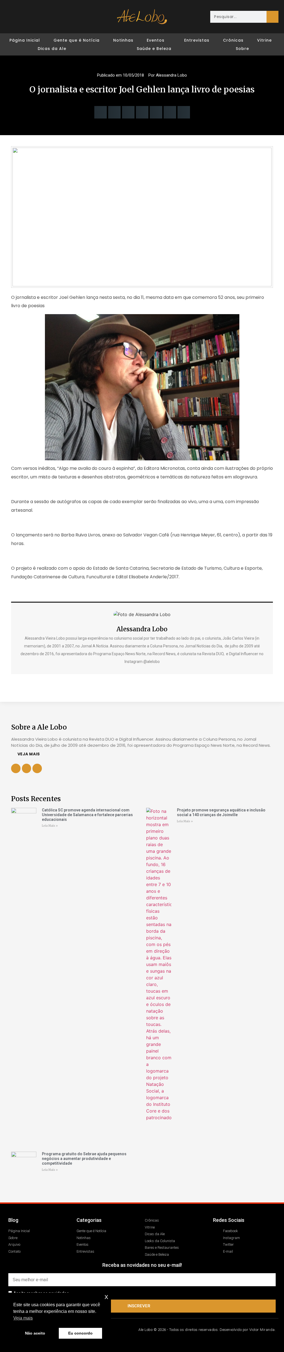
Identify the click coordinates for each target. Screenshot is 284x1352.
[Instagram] (23, 16)
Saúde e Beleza (154, 48)
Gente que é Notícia (77, 40)
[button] (100, 112)
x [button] (106, 1296)
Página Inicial (24, 40)
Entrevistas (196, 40)
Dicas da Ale (52, 48)
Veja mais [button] (23, 1318)
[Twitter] (33, 16)
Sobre (242, 48)
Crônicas (233, 40)
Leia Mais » (50, 826)
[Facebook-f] (26, 768)
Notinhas (123, 40)
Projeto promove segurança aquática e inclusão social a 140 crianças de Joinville (221, 812)
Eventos (155, 40)
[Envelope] (43, 16)
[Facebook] (12, 16)
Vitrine (264, 40)
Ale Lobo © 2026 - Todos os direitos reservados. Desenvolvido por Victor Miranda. (207, 1330)
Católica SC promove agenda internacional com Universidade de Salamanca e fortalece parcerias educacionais (87, 815)
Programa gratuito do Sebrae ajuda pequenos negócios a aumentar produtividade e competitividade (84, 1159)
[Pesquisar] (272, 17)
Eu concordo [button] (80, 1333)
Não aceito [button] (35, 1333)
